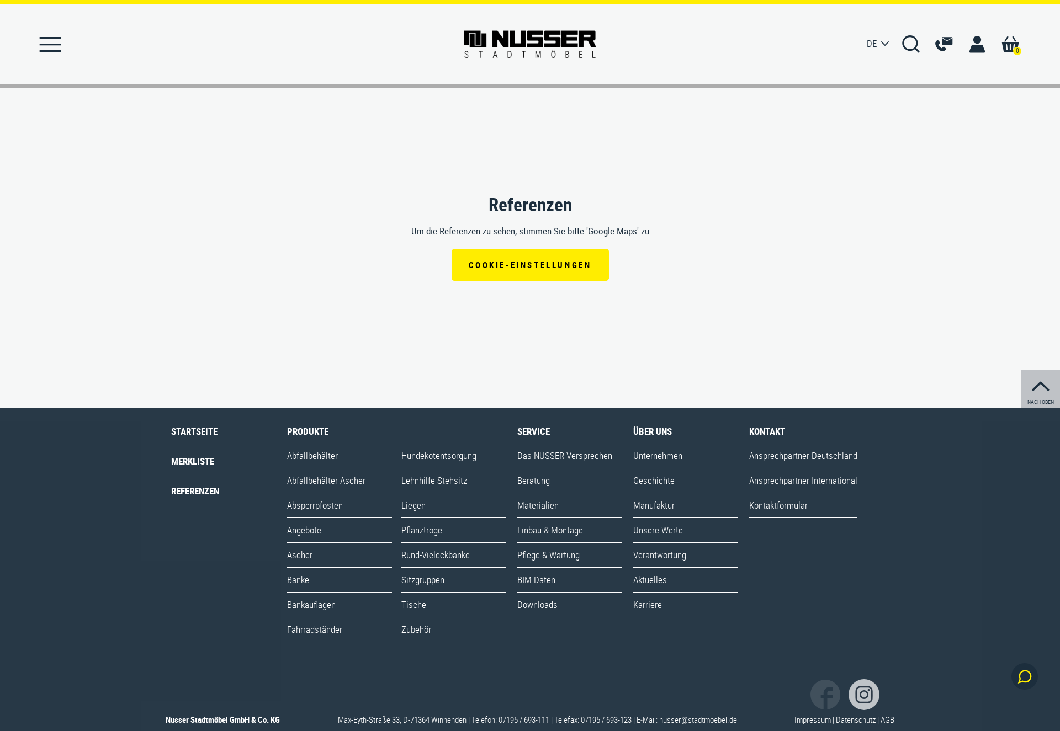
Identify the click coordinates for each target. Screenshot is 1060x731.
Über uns (652, 431)
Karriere (647, 604)
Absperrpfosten (315, 505)
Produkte (307, 431)
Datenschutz (856, 719)
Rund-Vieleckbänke (435, 554)
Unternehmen (657, 455)
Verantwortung (659, 554)
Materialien (538, 505)
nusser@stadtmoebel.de (698, 719)
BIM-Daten (536, 579)
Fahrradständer (314, 629)
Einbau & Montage (550, 530)
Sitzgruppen (422, 579)
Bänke (298, 579)
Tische (413, 604)
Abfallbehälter (312, 455)
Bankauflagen (311, 604)
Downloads (537, 604)
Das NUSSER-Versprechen (564, 455)
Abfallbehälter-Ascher (326, 480)
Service (533, 431)
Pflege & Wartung (548, 554)
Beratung (533, 480)
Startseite (194, 431)
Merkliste (192, 461)
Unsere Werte (658, 530)
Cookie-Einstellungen (530, 264)
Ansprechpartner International (803, 480)
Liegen (413, 505)
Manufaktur (654, 505)
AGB (887, 719)
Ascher (299, 554)
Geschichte (654, 480)
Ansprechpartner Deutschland (803, 455)
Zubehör (416, 629)
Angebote (304, 530)
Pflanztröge (421, 530)
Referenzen (195, 490)
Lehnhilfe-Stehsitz (434, 480)
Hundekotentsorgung (438, 455)
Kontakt (767, 431)
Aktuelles (650, 579)
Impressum (812, 719)
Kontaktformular (778, 505)
